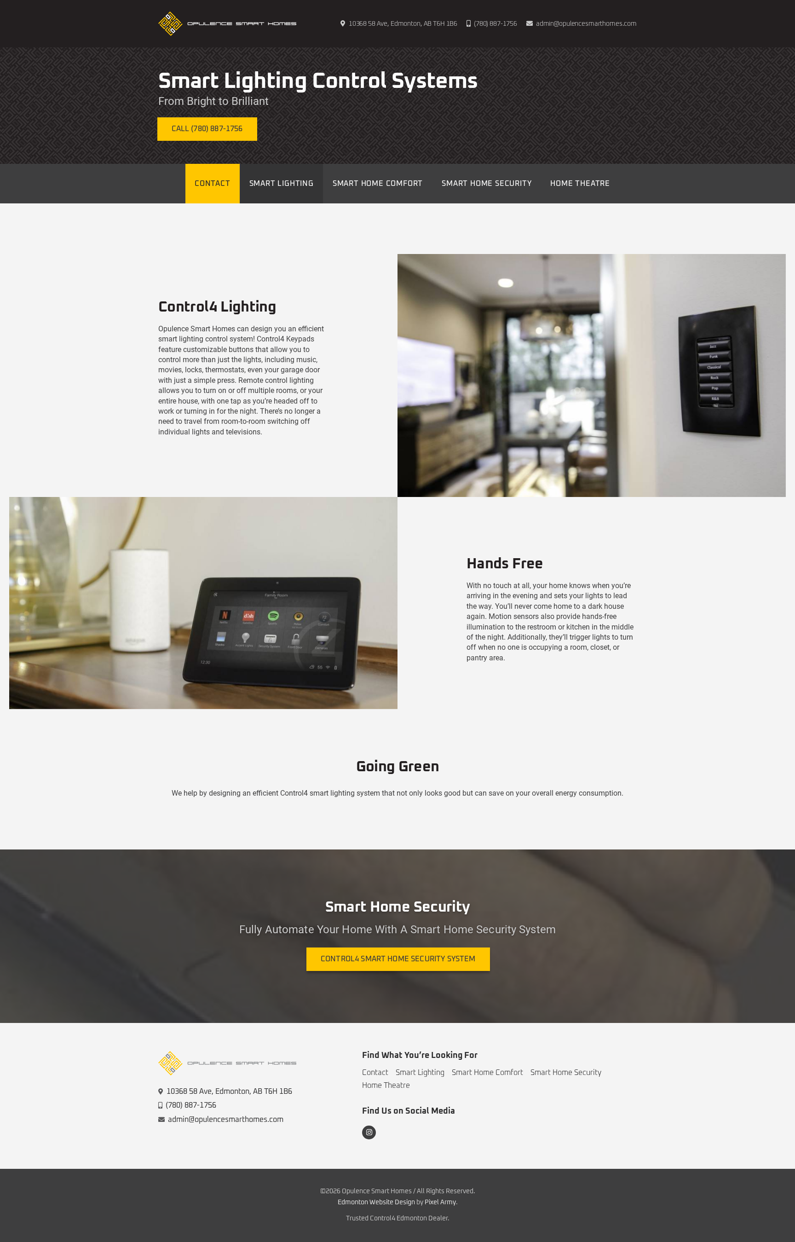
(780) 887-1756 (495, 24)
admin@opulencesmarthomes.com (586, 24)
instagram (369, 1132)
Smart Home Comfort (487, 1072)
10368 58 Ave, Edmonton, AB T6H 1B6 (229, 1091)
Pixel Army (440, 1202)
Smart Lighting (420, 1072)
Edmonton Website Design (376, 1202)
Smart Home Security (565, 1072)
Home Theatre (386, 1085)
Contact (375, 1072)
